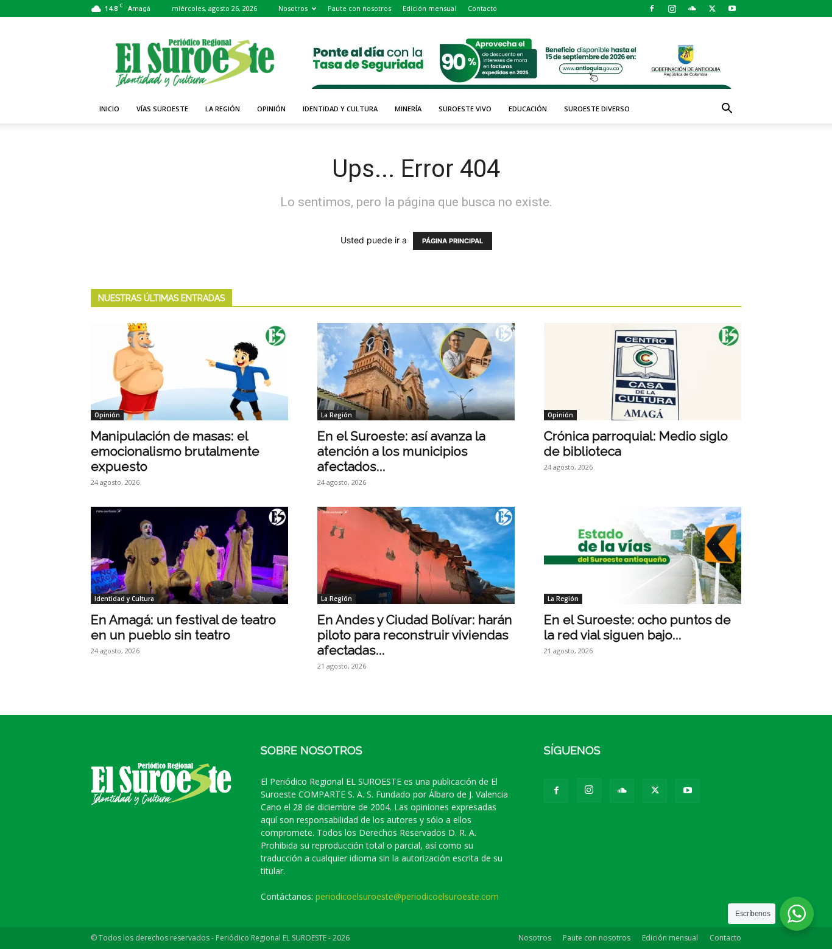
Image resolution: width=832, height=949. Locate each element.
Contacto (482, 8)
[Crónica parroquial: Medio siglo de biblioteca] (642, 371)
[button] (726, 110)
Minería (408, 108)
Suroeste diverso (597, 108)
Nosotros (293, 8)
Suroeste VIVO (465, 108)
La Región (222, 108)
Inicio (109, 108)
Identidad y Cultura (340, 108)
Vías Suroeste (162, 108)
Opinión (271, 108)
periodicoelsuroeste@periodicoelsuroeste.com (407, 896)
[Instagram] (672, 8)
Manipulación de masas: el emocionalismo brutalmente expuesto (175, 451)
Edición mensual (429, 8)
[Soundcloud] (692, 8)
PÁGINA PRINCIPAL (452, 241)
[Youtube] (732, 8)
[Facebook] (652, 8)
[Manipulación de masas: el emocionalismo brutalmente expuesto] (189, 371)
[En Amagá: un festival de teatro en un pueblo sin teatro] (189, 555)
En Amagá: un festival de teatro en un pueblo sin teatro (183, 627)
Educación (528, 108)
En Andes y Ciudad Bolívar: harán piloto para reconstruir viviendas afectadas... (414, 635)
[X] (712, 8)
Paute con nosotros (359, 8)
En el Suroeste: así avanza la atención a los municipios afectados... (401, 451)
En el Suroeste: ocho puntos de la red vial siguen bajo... (637, 627)
